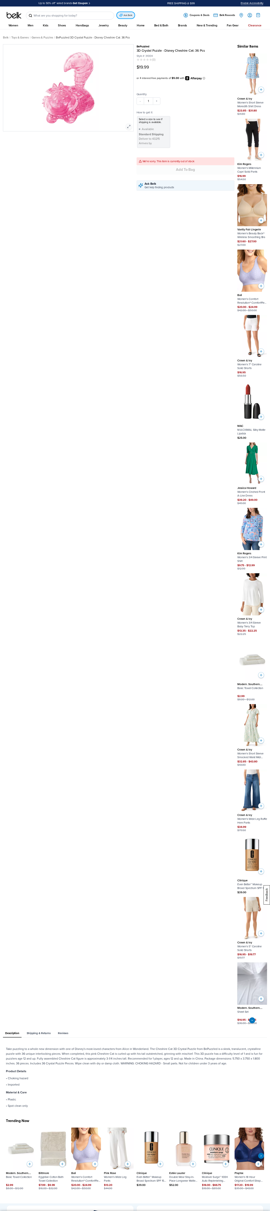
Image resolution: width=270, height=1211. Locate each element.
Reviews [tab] (63, 1033)
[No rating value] (144, 60)
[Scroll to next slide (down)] (252, 1020)
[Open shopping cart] (258, 15)
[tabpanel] (135, 1077)
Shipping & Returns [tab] (39, 1033)
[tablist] (135, 1033)
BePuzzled (143, 46)
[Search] (30, 15)
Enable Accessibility (252, 3)
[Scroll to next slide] (261, 1156)
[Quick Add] (261, 90)
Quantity (142, 94)
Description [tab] (12, 1033)
